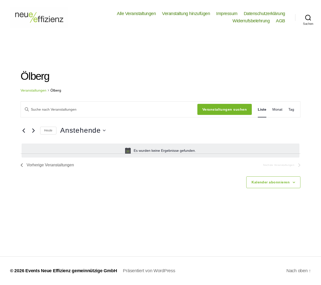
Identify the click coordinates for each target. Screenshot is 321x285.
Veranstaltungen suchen (224, 109)
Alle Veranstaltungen (136, 13)
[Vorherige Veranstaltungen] (24, 130)
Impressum (226, 13)
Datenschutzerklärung (264, 13)
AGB (280, 20)
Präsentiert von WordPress (149, 270)
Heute (48, 130)
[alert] (160, 151)
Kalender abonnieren (271, 182)
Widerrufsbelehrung (251, 20)
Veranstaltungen (33, 90)
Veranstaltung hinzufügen (186, 13)
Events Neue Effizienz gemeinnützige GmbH (71, 270)
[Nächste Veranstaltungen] (33, 130)
